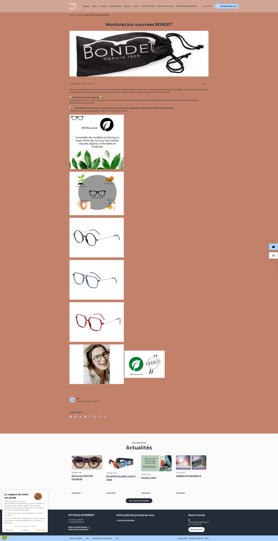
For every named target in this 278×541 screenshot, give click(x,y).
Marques (127, 6)
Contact (136, 6)
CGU (87, 538)
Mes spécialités (115, 6)
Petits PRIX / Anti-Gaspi (165, 6)
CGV (116, 538)
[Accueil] (73, 6)
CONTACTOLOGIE (148, 6)
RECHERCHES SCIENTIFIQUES (186, 6)
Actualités (103, 6)
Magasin (86, 6)
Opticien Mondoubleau (125, 520)
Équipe (94, 6)
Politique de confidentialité (102, 538)
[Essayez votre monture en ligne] (273, 255)
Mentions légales (76, 538)
